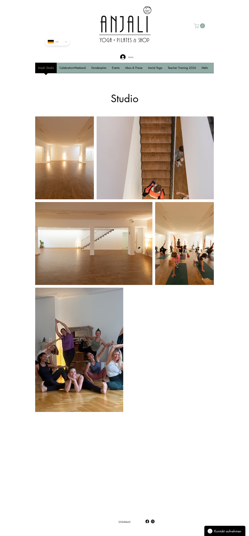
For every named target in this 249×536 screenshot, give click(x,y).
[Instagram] (153, 521)
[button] (200, 25)
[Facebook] (147, 521)
